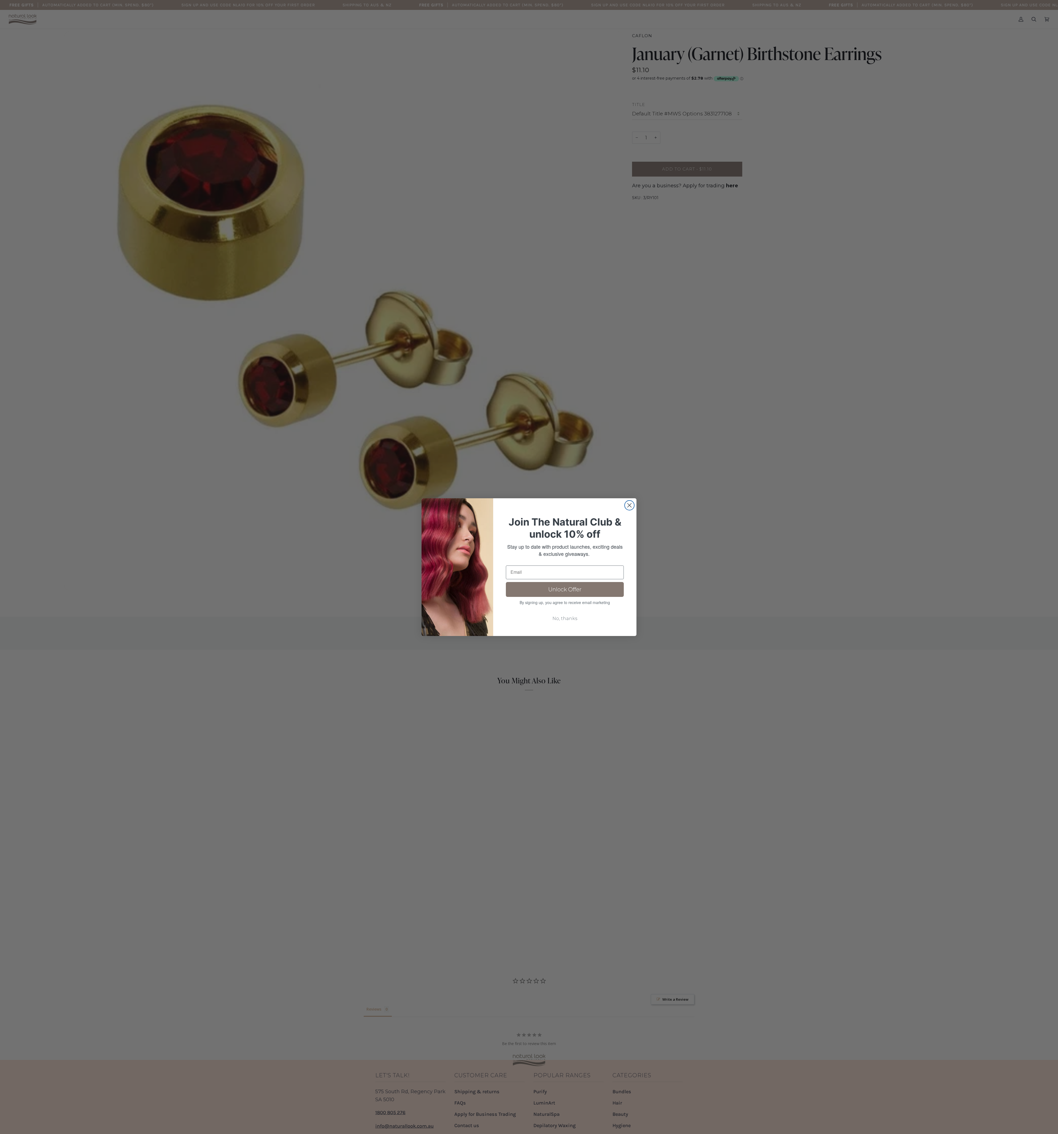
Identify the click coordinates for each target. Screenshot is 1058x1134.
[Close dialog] (629, 505)
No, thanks (564, 618)
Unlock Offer (565, 589)
